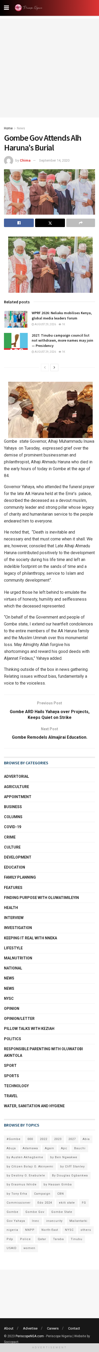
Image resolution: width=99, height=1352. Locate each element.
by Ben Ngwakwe (63, 1157)
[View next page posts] (54, 367)
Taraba (58, 1239)
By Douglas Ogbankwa (70, 1175)
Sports (11, 1076)
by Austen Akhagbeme (25, 1157)
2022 (43, 1139)
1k (63, 324)
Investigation (18, 928)
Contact (74, 1328)
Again (49, 1148)
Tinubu (76, 1239)
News (21, 128)
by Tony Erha (17, 1193)
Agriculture (16, 787)
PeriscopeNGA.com (30, 1336)
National (13, 968)
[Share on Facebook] (19, 223)
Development (17, 857)
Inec (35, 1221)
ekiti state (67, 1202)
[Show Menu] (6, 8)
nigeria (12, 1230)
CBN (60, 1193)
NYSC (9, 998)
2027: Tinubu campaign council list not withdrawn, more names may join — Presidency (62, 340)
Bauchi (80, 1148)
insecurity (54, 1221)
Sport (10, 1065)
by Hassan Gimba (58, 1184)
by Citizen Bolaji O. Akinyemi (30, 1166)
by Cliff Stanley (72, 1166)
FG (84, 1202)
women (29, 1248)
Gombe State (61, 1212)
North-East (49, 1230)
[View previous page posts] (45, 367)
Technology (16, 1086)
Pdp (10, 1239)
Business (13, 807)
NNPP (30, 1230)
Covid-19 (12, 827)
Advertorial (16, 776)
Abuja (11, 1148)
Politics (12, 1039)
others (86, 1230)
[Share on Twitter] (50, 223)
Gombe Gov (34, 1212)
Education (14, 867)
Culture (12, 847)
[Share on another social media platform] (80, 223)
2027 (72, 1139)
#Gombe (14, 1139)
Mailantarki (78, 1221)
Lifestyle (13, 948)
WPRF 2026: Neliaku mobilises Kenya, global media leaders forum (62, 315)
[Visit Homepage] (29, 8)
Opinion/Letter (19, 1018)
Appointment (17, 797)
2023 (58, 1139)
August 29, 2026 (45, 324)
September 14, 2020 (54, 160)
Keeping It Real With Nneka (30, 938)
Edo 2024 (44, 1202)
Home (8, 128)
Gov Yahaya (16, 1221)
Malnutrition (18, 958)
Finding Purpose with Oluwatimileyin (41, 898)
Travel (11, 1096)
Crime (10, 837)
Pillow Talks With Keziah (29, 1028)
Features (13, 887)
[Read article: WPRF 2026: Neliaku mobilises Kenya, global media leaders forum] (16, 318)
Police (25, 1239)
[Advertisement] (49, 67)
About (8, 1328)
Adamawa (30, 1148)
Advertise (30, 1328)
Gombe (12, 1212)
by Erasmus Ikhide (22, 1184)
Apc (64, 1148)
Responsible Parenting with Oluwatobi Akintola (43, 1052)
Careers (53, 1328)
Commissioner (19, 1202)
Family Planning (20, 877)
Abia (86, 1139)
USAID (12, 1248)
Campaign (42, 1193)
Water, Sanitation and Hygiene (34, 1106)
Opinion (11, 1008)
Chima (25, 160)
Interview (13, 918)
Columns (13, 817)
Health (11, 908)
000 (30, 1139)
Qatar (42, 1239)
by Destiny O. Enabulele (26, 1175)
